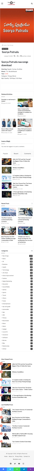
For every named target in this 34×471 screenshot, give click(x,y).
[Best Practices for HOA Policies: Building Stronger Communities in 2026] (8, 231)
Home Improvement (8, 275)
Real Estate (5, 320)
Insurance (5, 334)
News (4, 258)
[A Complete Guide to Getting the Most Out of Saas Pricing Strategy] (6, 178)
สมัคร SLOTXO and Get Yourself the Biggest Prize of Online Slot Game (21, 161)
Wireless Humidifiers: (18, 167)
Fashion (4, 278)
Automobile (5, 309)
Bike (3, 343)
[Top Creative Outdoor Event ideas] (6, 444)
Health (4, 267)
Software (5, 337)
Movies (4, 340)
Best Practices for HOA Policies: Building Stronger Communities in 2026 (8, 238)
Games (4, 289)
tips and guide (6, 306)
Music (4, 323)
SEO (3, 315)
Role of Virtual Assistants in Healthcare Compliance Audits (25, 130)
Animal (4, 349)
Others (4, 298)
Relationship (5, 346)
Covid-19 (4, 332)
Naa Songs (10, 45)
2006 (6, 74)
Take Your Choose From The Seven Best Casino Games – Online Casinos (22, 185)
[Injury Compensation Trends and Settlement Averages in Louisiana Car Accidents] (25, 103)
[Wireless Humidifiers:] (6, 170)
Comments (27, 153)
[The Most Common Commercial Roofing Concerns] (8, 212)
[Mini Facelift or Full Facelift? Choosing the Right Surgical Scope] (6, 436)
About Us (11, 456)
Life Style (5, 272)
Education (5, 284)
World (4, 326)
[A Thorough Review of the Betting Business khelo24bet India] (6, 194)
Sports (4, 292)
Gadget (4, 329)
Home (4, 45)
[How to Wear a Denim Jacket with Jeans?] (8, 123)
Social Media (6, 287)
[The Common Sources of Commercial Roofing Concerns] (25, 212)
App (3, 312)
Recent (16, 153)
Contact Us (27, 456)
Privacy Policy (18, 456)
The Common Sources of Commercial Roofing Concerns (24, 219)
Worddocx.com (17, 459)
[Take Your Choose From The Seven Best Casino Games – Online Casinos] (6, 186)
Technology (5, 270)
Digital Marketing (7, 281)
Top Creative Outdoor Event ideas (21, 441)
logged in (11, 146)
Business (4, 264)
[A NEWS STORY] (11, 3)
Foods (4, 301)
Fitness (4, 318)
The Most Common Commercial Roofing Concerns (6, 219)
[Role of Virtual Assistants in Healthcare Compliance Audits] (25, 123)
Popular (5, 153)
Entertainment (6, 303)
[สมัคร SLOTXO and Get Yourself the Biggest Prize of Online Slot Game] (6, 161)
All (3, 261)
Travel (4, 295)
